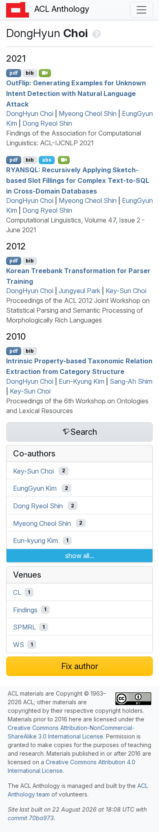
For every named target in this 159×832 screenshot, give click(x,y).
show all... (79, 556)
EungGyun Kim (35, 488)
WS (18, 645)
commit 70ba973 (31, 817)
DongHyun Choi (29, 113)
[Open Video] (45, 73)
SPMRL (24, 627)
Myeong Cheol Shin (88, 113)
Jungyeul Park (79, 291)
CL (17, 592)
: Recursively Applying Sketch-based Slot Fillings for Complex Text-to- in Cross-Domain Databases (77, 180)
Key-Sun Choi (126, 291)
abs (46, 160)
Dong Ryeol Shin (47, 123)
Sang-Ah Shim (131, 381)
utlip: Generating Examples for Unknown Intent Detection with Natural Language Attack (76, 93)
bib (30, 73)
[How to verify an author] (96, 33)
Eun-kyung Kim (35, 540)
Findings (25, 609)
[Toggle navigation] (141, 10)
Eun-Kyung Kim (81, 381)
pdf (13, 73)
